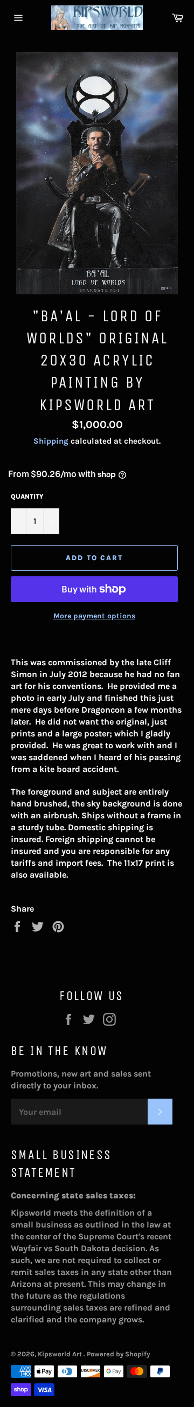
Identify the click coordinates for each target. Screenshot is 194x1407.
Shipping (50, 441)
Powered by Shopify (118, 1354)
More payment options (94, 615)
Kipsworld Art (61, 1354)
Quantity (27, 496)
